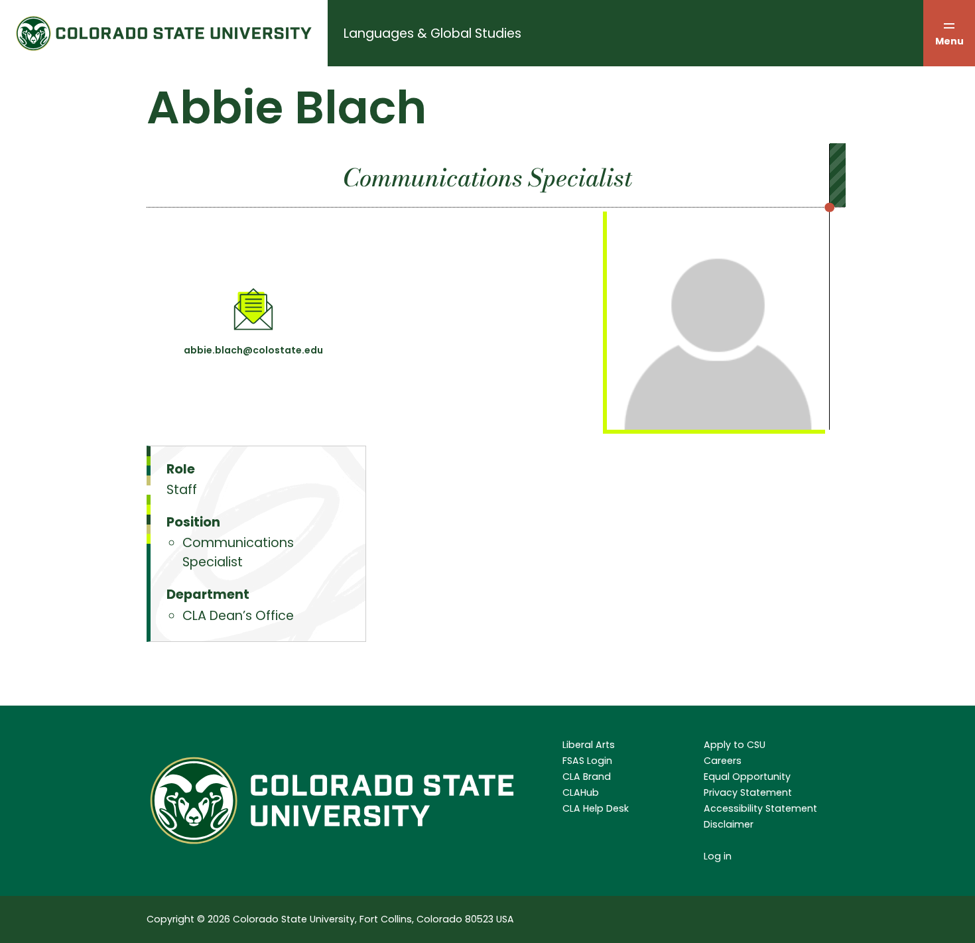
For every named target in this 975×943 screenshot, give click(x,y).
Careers (723, 760)
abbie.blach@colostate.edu (253, 350)
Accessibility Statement (760, 808)
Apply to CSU (734, 744)
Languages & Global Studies (432, 33)
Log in (718, 856)
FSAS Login (587, 760)
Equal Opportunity (747, 776)
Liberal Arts (588, 744)
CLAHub (580, 792)
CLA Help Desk (595, 808)
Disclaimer (728, 824)
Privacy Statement (748, 792)
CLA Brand (586, 776)
